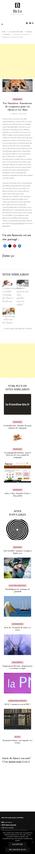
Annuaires (17, 547)
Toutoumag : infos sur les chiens (8, 319)
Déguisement (17, 662)
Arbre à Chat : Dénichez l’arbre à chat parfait (17, 494)
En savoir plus (17, 850)
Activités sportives (17, 585)
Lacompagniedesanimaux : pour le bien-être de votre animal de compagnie (17, 455)
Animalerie (17, 99)
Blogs (17, 736)
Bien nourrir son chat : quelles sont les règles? (22, 296)
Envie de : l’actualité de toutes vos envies (17, 628)
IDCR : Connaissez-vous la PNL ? (17, 704)
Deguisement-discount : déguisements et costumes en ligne (17, 667)
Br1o (17, 11)
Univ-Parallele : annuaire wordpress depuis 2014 (17, 552)
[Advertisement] (17, 61)
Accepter (17, 844)
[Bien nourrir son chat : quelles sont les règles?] (23, 283)
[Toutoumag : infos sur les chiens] (8, 311)
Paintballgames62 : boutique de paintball (17, 590)
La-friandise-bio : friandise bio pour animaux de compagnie (18, 426)
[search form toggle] (33, 23)
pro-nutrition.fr (18, 223)
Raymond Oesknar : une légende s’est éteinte (17, 741)
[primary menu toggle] (2, 24)
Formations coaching (17, 700)
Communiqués (17, 624)
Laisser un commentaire (18, 113)
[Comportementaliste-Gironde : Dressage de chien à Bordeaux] (8, 283)
